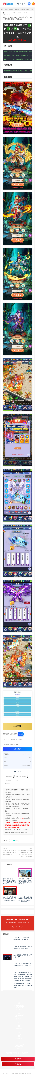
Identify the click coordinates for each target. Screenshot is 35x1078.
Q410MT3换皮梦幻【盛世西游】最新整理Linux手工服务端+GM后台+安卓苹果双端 (25, 899)
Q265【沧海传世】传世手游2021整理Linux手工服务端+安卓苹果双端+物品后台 (25, 881)
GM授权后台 (8, 776)
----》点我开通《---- (17, 40)
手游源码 (22, 9)
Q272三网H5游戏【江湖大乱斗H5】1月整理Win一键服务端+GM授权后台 (9, 881)
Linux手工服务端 (21, 776)
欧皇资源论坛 (9, 9)
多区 (17, 780)
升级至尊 (21, 734)
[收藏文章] (10, 840)
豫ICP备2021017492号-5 (25, 1073)
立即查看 (18, 1059)
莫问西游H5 (8, 784)
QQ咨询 (18, 771)
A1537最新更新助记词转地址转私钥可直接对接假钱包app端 (9, 852)
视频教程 (24, 13)
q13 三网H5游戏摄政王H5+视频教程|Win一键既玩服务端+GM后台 (9, 898)
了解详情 (18, 1064)
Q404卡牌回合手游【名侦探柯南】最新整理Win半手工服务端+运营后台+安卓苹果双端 (25, 853)
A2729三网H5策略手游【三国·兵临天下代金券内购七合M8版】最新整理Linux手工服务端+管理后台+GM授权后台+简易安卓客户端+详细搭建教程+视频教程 (23, 976)
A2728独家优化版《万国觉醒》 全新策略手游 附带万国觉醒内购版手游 (23, 986)
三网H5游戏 (8, 780)
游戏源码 (16, 9)
